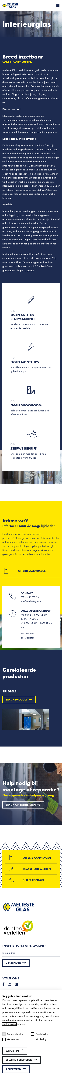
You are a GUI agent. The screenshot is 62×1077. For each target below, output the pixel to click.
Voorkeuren (13, 1039)
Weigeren (12, 1050)
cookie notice (9, 1024)
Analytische (42, 1034)
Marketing (41, 1039)
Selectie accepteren (19, 1060)
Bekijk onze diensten (21, 804)
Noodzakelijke (15, 1034)
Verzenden (13, 962)
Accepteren (13, 1069)
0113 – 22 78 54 (30, 597)
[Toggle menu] (57, 5)
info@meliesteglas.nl (31, 601)
